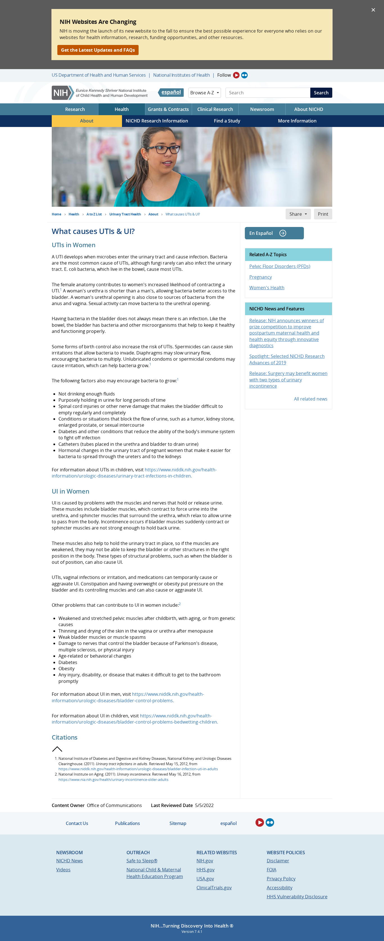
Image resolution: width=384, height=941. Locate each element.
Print (323, 214)
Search (321, 93)
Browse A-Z (202, 93)
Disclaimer (278, 861)
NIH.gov (204, 861)
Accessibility (279, 888)
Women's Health (266, 288)
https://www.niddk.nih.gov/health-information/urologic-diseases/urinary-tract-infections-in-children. (134, 473)
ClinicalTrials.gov (214, 888)
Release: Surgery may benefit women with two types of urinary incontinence (288, 379)
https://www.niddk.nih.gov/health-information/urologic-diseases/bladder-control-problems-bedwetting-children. (135, 719)
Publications (127, 823)
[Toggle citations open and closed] (57, 749)
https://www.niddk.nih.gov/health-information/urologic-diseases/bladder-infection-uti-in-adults (138, 768)
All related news (310, 399)
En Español (261, 233)
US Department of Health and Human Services (99, 75)
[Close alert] (373, 9)
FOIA (271, 870)
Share (296, 214)
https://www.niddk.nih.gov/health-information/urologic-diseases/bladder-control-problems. (128, 697)
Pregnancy (260, 277)
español (228, 823)
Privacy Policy (281, 879)
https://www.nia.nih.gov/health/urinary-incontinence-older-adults (113, 779)
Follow (224, 75)
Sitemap (178, 823)
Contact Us (77, 823)
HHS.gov (205, 870)
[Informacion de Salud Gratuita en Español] (171, 92)
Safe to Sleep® (142, 861)
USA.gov (205, 879)
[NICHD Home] (100, 93)
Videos (63, 870)
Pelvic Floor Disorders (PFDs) (279, 266)
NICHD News (69, 861)
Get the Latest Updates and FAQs (98, 50)
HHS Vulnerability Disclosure (297, 897)
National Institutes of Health (181, 75)
